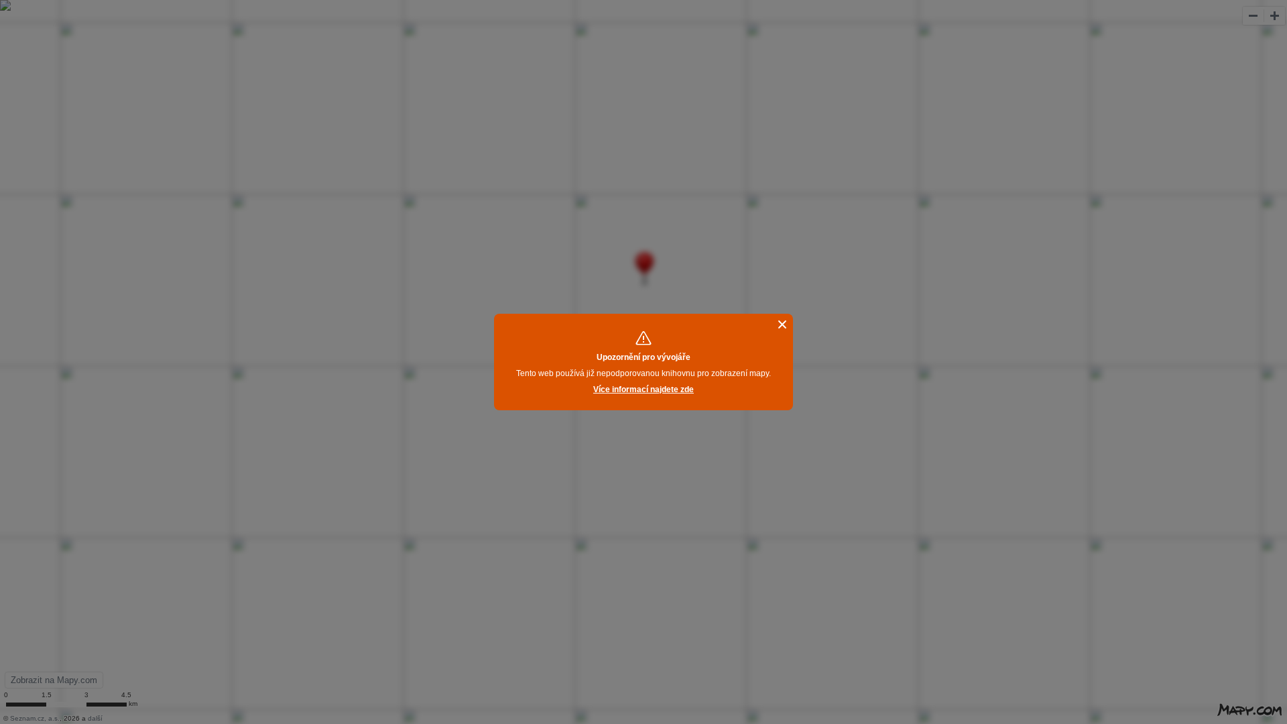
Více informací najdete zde (643, 389)
